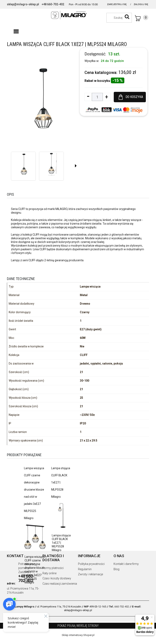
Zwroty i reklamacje (90, 574)
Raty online (49, 573)
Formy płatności (53, 568)
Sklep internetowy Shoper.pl (78, 635)
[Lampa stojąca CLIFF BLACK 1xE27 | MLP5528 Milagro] (62, 515)
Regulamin (85, 569)
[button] (16, 31)
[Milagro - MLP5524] (23, 164)
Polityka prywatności (91, 564)
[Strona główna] (78, 15)
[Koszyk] (141, 18)
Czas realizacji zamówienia (59, 583)
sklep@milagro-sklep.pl (23, 4)
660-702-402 (122, 606)
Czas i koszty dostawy (56, 578)
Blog (116, 569)
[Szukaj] (127, 17)
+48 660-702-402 (53, 4)
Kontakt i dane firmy (126, 564)
